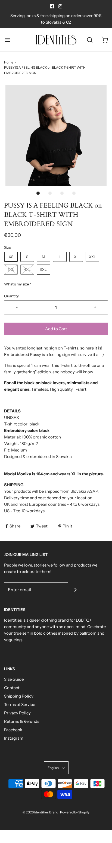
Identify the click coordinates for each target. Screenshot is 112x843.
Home (8, 62)
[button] (56, 135)
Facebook (13, 729)
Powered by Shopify (74, 812)
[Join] (75, 589)
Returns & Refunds (21, 721)
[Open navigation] (7, 39)
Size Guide (14, 679)
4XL (27, 269)
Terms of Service (19, 704)
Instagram (13, 738)
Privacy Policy (17, 712)
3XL (11, 269)
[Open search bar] (89, 39)
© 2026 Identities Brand (41, 812)
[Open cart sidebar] (104, 39)
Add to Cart (56, 328)
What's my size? (17, 284)
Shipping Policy (18, 696)
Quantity (11, 296)
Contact (12, 687)
